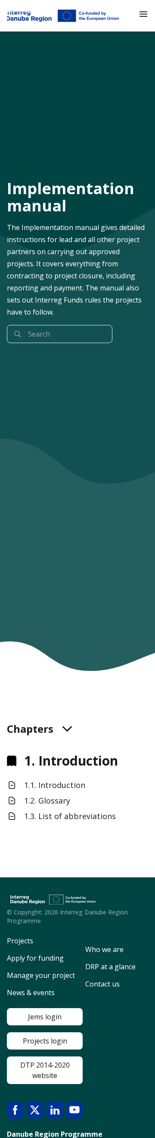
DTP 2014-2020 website (45, 1070)
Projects (20, 941)
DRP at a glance (110, 966)
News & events (31, 992)
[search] (59, 334)
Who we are (104, 949)
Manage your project (41, 975)
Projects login (45, 1041)
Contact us (102, 984)
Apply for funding (35, 958)
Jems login (45, 1016)
